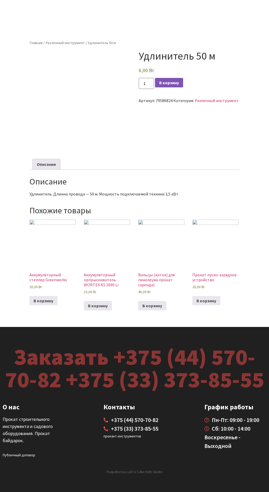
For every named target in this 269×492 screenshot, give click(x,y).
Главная (36, 42)
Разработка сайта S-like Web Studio (135, 471)
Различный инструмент (65, 42)
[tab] (46, 164)
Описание (46, 164)
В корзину (169, 82)
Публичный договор (19, 455)
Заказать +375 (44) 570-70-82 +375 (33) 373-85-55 (134, 367)
